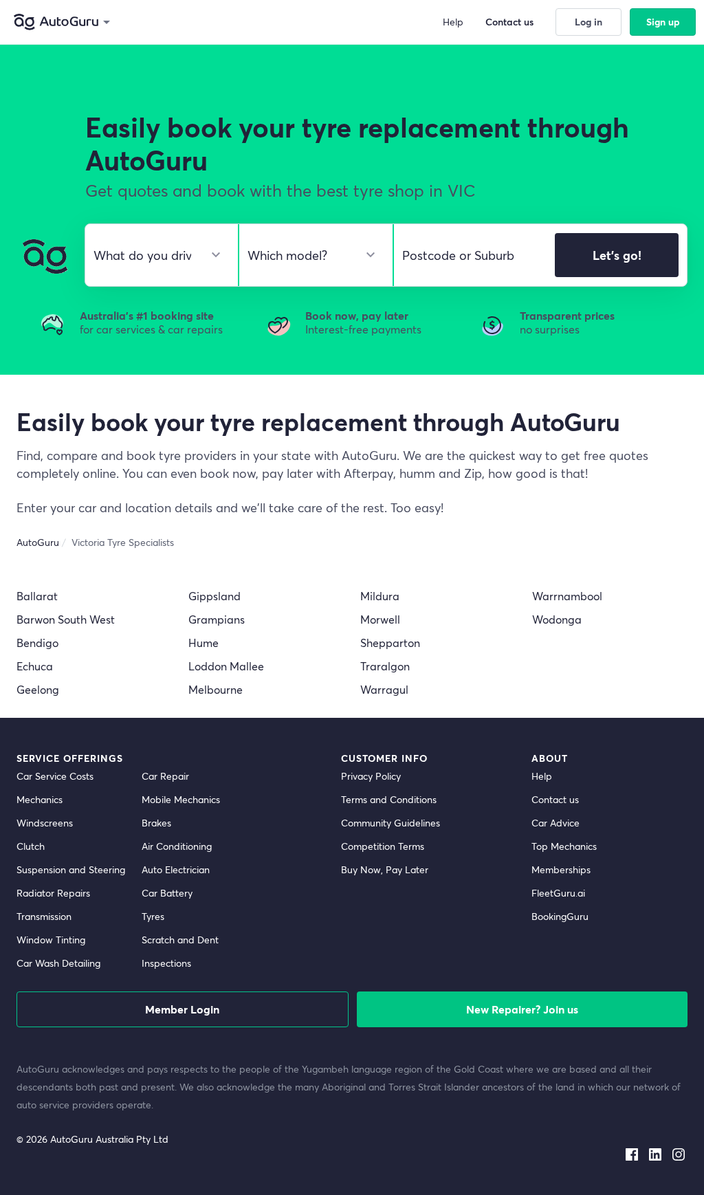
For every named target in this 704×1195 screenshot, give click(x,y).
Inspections (166, 962)
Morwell (380, 619)
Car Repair (165, 775)
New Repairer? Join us (522, 1009)
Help (541, 775)
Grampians (216, 619)
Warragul (384, 689)
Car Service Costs (55, 775)
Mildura (379, 596)
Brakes (156, 822)
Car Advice (555, 822)
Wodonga (557, 619)
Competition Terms (382, 846)
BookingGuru (559, 916)
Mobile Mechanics (181, 799)
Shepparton (390, 642)
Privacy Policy (371, 775)
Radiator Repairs (53, 892)
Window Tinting (50, 939)
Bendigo (37, 642)
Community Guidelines (390, 822)
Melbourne (215, 689)
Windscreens (44, 822)
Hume (203, 642)
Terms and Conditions (389, 799)
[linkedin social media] (655, 1151)
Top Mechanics (564, 846)
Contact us (555, 799)
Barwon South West (65, 619)
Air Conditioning (177, 846)
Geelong (37, 689)
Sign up (663, 21)
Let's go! (617, 255)
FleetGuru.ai (558, 892)
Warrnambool (567, 596)
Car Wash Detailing (58, 962)
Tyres (153, 916)
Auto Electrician (176, 869)
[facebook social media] (632, 1151)
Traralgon (385, 666)
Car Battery (167, 892)
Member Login (182, 1009)
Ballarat (37, 596)
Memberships (561, 869)
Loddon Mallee (226, 666)
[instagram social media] (679, 1151)
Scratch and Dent (180, 939)
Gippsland (214, 596)
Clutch (30, 846)
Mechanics (39, 799)
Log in (588, 21)
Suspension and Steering (70, 869)
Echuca (34, 666)
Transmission (44, 916)
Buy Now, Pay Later (384, 869)
